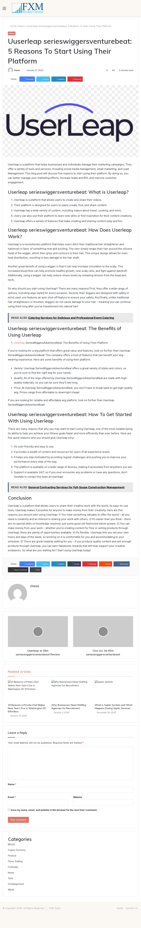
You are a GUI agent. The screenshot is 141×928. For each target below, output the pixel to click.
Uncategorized (16, 884)
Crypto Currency (17, 850)
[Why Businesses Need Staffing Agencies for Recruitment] (70, 691)
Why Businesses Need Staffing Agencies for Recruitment (68, 706)
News (22, 26)
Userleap (19, 342)
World (11, 889)
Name (12, 784)
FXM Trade (55, 908)
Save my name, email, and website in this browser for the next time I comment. (54, 810)
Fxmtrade (13, 867)
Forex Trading (15, 861)
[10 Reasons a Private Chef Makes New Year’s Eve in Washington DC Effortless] (27, 691)
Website (77, 797)
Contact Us (132, 908)
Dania (17, 70)
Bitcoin (11, 844)
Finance (12, 855)
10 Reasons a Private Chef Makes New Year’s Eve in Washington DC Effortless (27, 708)
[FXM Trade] (27, 8)
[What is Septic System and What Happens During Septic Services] (114, 691)
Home (13, 26)
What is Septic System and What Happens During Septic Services (113, 706)
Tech (10, 878)
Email (12, 797)
